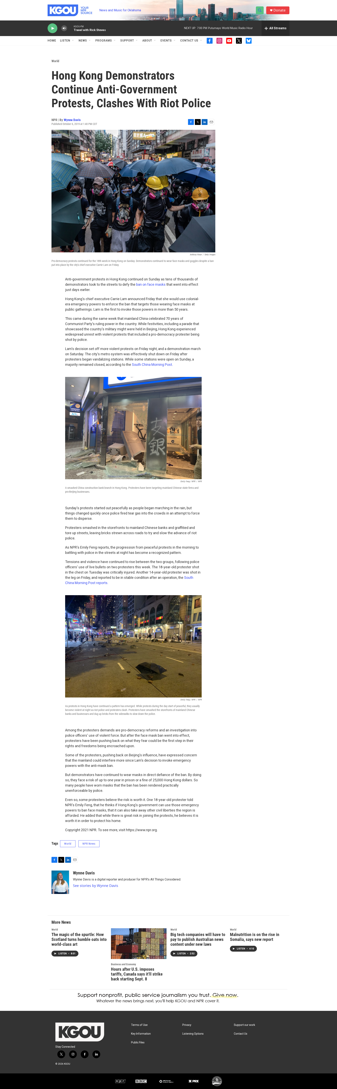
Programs (103, 40)
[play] (52, 28)
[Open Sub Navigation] (73, 40)
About (147, 40)
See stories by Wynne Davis (95, 885)
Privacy (186, 1025)
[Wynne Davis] (60, 882)
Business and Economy (123, 964)
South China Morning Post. (152, 364)
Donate (279, 10)
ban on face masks (151, 284)
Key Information (141, 1033)
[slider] (70, 28)
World (55, 61)
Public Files (138, 1042)
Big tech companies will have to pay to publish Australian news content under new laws (197, 939)
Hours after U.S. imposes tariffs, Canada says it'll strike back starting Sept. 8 (137, 974)
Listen (65, 40)
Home (52, 40)
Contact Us (189, 40)
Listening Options (193, 1033)
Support (127, 40)
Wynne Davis (72, 120)
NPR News (88, 843)
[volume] (64, 28)
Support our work (244, 1025)
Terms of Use (139, 1025)
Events (166, 40)
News (83, 40)
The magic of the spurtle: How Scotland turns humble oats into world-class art (79, 939)
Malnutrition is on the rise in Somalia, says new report (254, 937)
